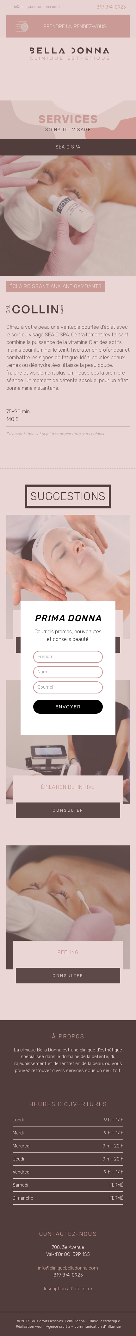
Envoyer (68, 706)
